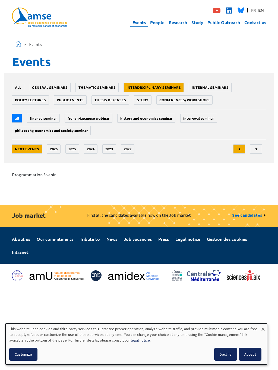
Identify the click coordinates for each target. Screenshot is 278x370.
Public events (70, 100)
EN (261, 10)
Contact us (255, 22)
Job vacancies (138, 239)
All (18, 87)
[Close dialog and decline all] (263, 326)
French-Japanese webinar (88, 118)
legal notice (140, 340)
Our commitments (55, 239)
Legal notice (187, 239)
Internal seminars (210, 87)
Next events (27, 149)
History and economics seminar (146, 118)
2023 (109, 149)
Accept (250, 354)
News (111, 239)
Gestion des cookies (227, 239)
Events (139, 22)
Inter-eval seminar (198, 118)
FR (253, 10)
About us (21, 239)
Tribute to (90, 239)
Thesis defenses (110, 100)
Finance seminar (43, 118)
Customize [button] (23, 354)
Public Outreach (223, 22)
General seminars (50, 87)
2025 (72, 149)
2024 (90, 149)
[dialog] (136, 344)
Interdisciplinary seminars (154, 87)
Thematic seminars (97, 87)
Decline (226, 354)
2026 (54, 149)
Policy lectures (30, 100)
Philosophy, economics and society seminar (51, 130)
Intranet (20, 252)
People (157, 22)
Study (197, 22)
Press (163, 239)
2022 (127, 149)
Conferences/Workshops (184, 100)
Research (178, 22)
